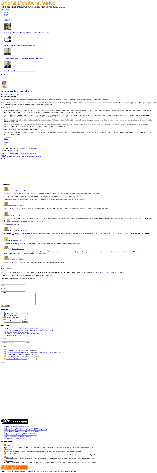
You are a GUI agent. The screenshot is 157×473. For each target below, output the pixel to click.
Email (2, 285)
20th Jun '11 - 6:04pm (15, 215)
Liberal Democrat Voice (46, 471)
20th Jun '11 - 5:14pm (19, 190)
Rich (9, 205)
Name (2, 281)
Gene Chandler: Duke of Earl (23, 436)
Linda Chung (10, 461)
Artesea (23, 471)
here (101, 272)
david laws (25, 148)
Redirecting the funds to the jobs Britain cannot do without (23, 333)
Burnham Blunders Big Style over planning (25, 435)
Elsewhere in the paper (7, 129)
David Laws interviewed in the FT (16, 91)
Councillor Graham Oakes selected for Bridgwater (26, 431)
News (16, 150)
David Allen (9, 445)
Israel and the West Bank (14, 335)
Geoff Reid (9, 457)
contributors (61, 471)
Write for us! (8, 17)
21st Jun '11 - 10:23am (17, 259)
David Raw (9, 449)
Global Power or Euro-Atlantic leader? (17, 356)
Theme (6, 20)
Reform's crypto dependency (20, 426)
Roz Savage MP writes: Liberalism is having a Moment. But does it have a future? (30, 330)
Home (6, 12)
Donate (6, 15)
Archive (6, 14)
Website (3, 289)
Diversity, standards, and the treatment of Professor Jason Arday (25, 329)
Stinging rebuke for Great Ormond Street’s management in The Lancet (21, 156)
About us (7, 19)
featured (27, 99)
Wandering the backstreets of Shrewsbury (27, 428)
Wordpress (11, 471)
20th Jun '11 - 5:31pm (17, 205)
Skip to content (5, 9)
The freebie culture (18, 438)
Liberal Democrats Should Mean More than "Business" (31, 430)
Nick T (5, 95)
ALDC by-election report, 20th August (18, 332)
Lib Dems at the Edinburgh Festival (16, 359)
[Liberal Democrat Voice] (28, 5)
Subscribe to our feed (12, 317)
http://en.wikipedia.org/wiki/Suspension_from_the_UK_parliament (23, 221)
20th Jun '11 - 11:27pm (19, 240)
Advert (3, 74)
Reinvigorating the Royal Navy (15, 354)
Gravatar (49, 275)
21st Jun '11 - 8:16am (18, 249)
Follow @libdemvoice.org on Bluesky (17, 313)
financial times (34, 148)
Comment (3, 292)
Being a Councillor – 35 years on (16, 350)
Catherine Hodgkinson (12, 453)
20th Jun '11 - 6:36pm (21, 230)
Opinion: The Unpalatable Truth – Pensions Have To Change (18, 153)
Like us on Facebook (12, 315)
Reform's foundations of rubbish (25, 433)
